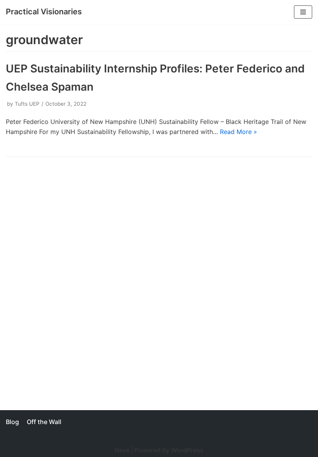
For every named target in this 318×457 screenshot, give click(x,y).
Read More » (238, 132)
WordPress (187, 450)
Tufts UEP (27, 104)
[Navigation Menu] (303, 12)
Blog (12, 422)
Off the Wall (44, 422)
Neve (122, 450)
